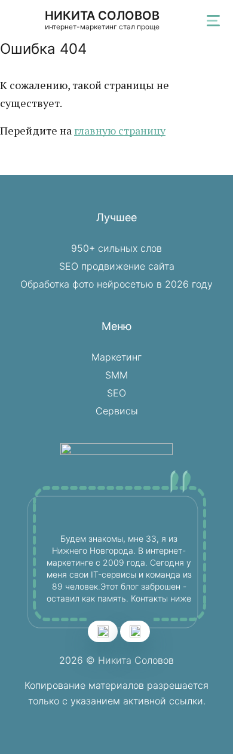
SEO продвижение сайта (116, 266)
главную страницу (119, 130)
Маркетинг (116, 357)
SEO (116, 393)
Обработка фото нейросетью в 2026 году (116, 284)
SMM (116, 375)
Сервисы (117, 411)
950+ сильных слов (116, 248)
